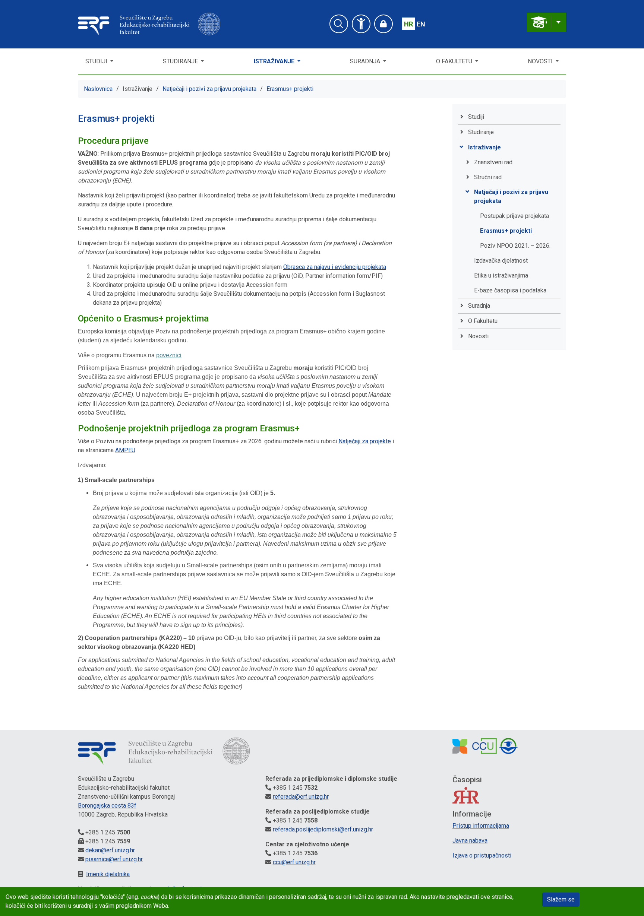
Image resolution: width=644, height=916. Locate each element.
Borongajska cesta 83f (107, 805)
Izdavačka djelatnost (501, 260)
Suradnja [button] (366, 61)
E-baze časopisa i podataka (510, 290)
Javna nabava (469, 840)
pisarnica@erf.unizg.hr (114, 859)
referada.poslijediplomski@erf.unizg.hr (323, 829)
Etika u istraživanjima (501, 275)
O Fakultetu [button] (455, 61)
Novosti (541, 61)
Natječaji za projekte (364, 441)
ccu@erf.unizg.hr (294, 862)
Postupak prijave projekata (514, 215)
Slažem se (561, 899)
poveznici (168, 355)
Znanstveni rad (493, 162)
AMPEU (125, 450)
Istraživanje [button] (275, 61)
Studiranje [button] (181, 61)
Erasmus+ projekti (289, 88)
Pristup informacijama (480, 825)
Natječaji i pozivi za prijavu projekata (209, 88)
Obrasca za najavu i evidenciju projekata (334, 266)
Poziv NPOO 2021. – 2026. (515, 245)
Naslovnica (98, 88)
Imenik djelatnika (108, 874)
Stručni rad (488, 177)
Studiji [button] (97, 61)
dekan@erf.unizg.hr (110, 850)
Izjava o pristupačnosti (481, 855)
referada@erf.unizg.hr (301, 796)
